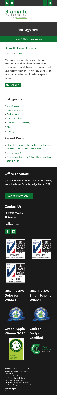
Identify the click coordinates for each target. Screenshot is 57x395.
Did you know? (14, 152)
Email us (11, 216)
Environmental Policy (27, 385)
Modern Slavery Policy (15, 380)
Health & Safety (14, 118)
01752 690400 (15, 213)
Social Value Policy (19, 376)
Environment (13, 114)
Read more (11, 85)
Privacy (7, 376)
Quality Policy (12, 385)
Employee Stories (15, 110)
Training (10, 131)
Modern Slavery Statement (16, 378)
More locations (19, 196)
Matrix (7, 391)
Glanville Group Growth (20, 48)
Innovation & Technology (18, 122)
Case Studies (13, 105)
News (20, 53)
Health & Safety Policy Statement (18, 383)
